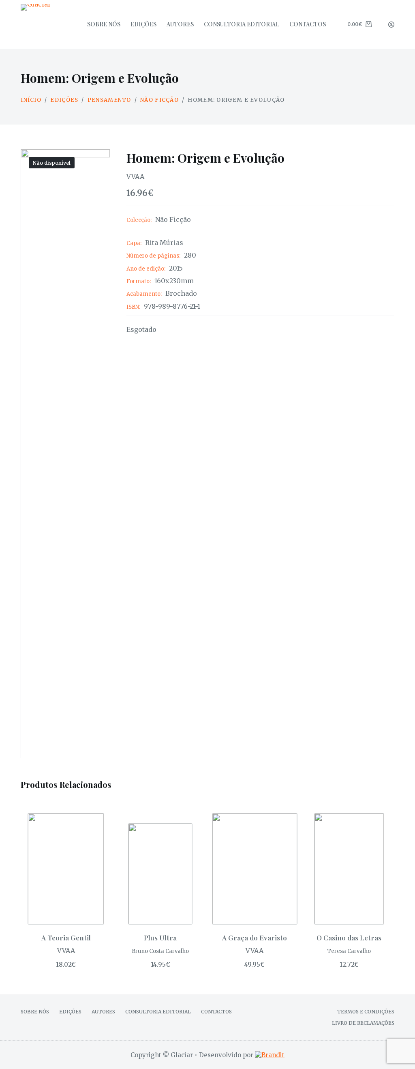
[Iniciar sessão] (391, 25)
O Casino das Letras (349, 937)
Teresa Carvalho (349, 951)
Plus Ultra (160, 937)
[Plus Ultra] (160, 874)
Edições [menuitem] (143, 24)
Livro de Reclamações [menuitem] (363, 1023)
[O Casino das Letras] (349, 869)
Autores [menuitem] (180, 24)
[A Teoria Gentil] (66, 869)
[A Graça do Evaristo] (255, 869)
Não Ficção (173, 219)
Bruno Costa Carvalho (160, 951)
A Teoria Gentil (66, 937)
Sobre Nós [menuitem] (103, 24)
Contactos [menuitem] (307, 24)
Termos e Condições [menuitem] (365, 1012)
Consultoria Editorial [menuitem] (241, 24)
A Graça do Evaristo (254, 937)
